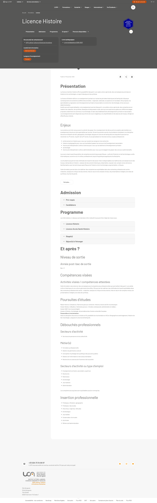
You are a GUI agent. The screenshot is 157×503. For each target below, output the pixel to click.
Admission (42, 31)
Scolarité (77, 7)
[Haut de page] (10, 497)
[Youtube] (133, 464)
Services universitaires (33, 2)
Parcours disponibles (79, 31)
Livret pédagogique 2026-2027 (73, 42)
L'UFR (56, 7)
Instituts (19, 2)
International (98, 7)
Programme (54, 31)
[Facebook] (120, 464)
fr (151, 2)
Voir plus (68, 182)
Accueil (24, 12)
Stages (87, 7)
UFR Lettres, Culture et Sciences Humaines (39, 42)
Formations (66, 7)
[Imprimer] (120, 76)
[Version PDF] (132, 76)
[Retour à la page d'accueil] (34, 478)
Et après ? (65, 31)
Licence (38, 12)
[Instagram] (126, 464)
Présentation (30, 31)
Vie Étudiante (111, 7)
